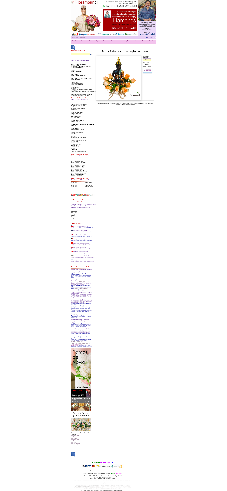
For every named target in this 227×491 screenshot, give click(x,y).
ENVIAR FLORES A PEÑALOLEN (77, 170)
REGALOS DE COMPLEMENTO (77, 120)
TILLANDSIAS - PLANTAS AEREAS (78, 105)
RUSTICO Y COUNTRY (75, 117)
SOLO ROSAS (74, 109)
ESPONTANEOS (74, 90)
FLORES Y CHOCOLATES (76, 113)
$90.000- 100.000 (88, 185)
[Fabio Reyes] (147, 35)
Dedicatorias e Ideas (118, 470)
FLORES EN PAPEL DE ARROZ (77, 129)
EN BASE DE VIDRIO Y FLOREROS (78, 108)
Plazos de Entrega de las (96, 470)
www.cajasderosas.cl (75, 443)
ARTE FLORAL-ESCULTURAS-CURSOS (79, 77)
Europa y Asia (74, 214)
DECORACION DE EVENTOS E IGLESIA (79, 93)
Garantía (137, 40)
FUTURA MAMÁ (74, 138)
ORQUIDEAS (73, 88)
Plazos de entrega (144, 41)
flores (103, 470)
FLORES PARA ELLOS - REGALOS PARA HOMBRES (81, 78)
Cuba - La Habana (74, 212)
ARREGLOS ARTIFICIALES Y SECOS (78, 137)
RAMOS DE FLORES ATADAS (77, 112)
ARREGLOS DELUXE (75, 87)
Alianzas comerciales (82, 41)
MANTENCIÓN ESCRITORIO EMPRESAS (79, 140)
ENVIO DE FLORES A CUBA (77, 175)
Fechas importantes (129, 41)
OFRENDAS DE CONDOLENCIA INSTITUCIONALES (81, 94)
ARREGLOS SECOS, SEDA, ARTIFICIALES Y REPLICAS (82, 124)
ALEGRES (73, 70)
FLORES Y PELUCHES (75, 121)
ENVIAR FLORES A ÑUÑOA (76, 163)
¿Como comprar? (90, 41)
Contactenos (107, 471)
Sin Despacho (74, 216)
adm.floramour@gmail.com (76, 341)
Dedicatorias (105, 40)
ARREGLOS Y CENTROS (76, 144)
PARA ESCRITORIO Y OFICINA (77, 83)
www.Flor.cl (73, 442)
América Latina (74, 211)
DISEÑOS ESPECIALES (76, 116)
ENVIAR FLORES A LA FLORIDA (78, 167)
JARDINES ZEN (74, 149)
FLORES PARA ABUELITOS (76, 71)
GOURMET (73, 134)
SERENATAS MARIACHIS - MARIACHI (79, 126)
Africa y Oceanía (74, 210)
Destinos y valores (113, 41)
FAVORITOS (73, 125)
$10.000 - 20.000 (74, 182)
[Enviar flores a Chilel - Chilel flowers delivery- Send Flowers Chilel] (72, 226)
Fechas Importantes (99, 471)
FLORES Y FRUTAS (75, 145)
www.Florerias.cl (74, 440)
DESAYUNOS (73, 133)
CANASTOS (73, 136)
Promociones (75, 40)
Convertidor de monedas (152, 41)
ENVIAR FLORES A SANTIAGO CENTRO (79, 171)
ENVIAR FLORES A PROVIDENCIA (78, 165)
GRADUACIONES (74, 141)
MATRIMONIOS (74, 69)
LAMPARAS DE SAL (75, 146)
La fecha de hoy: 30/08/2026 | (78, 37)
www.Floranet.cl (74, 436)
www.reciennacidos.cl (75, 444)
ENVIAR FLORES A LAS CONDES (78, 159)
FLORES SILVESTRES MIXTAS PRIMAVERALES (80, 130)
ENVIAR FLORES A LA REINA (77, 161)
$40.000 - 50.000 (74, 186)
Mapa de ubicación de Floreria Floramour (81, 343)
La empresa (121, 40)
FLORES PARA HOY (75, 74)
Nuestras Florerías (86, 470)
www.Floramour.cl (75, 435)
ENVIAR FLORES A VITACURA (77, 166)
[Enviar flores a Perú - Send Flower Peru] (72, 234)
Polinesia (73, 215)
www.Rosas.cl (74, 438)
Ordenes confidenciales (98, 41)
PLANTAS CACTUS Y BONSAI (77, 132)
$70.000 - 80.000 (88, 182)
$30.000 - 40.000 (74, 185)
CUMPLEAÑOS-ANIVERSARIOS (77, 67)
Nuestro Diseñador (109, 470)
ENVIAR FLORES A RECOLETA (77, 174)
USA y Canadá (74, 218)
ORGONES (73, 148)
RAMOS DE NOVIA (74, 82)
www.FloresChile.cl (75, 439)
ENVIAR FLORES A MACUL (76, 169)
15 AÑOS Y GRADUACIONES (76, 81)
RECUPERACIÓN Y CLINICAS (77, 73)
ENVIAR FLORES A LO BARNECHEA (78, 162)
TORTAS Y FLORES (75, 142)
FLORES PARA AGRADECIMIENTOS (78, 75)
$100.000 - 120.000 (89, 186)
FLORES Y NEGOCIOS (75, 79)
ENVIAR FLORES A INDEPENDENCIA (78, 173)
